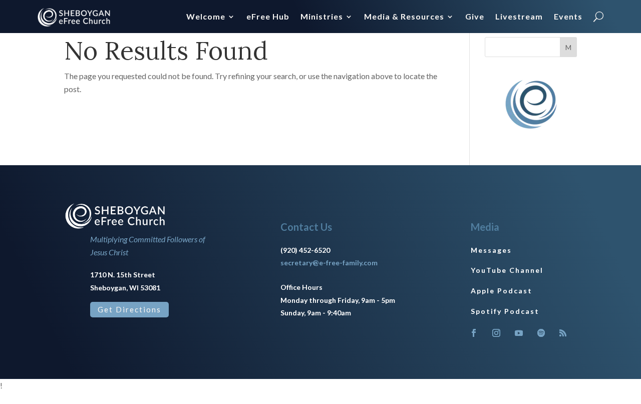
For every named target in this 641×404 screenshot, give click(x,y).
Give (474, 17)
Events (568, 17)
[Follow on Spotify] (541, 333)
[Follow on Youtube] (519, 333)
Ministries (321, 17)
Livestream (519, 17)
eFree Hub (267, 17)
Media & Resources (404, 17)
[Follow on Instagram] (496, 333)
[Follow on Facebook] (474, 333)
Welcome (205, 17)
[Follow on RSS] (563, 333)
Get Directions (129, 309)
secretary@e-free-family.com (329, 262)
